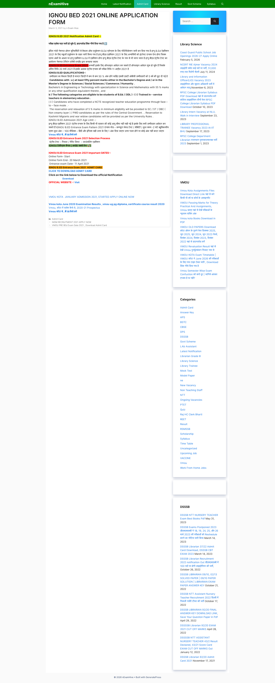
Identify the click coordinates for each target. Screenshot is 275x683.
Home (104, 4)
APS (182, 317)
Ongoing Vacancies (191, 399)
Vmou (183, 463)
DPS (182, 331)
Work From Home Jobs (193, 467)
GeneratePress (153, 677)
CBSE (183, 327)
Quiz (182, 409)
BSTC (183, 322)
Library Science (162, 4)
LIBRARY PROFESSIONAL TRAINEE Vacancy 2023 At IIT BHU (197, 128)
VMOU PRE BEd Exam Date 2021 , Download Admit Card (79, 225)
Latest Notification (122, 4)
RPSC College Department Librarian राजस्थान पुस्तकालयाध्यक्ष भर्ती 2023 (198, 140)
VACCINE (185, 458)
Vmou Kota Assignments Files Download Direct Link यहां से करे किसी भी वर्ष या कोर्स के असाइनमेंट (197, 194)
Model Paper (187, 375)
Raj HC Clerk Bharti (191, 414)
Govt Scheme (194, 4)
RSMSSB (185, 429)
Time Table (186, 443)
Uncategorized (188, 448)
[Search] (215, 21)
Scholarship (187, 433)
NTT (182, 395)
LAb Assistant (188, 346)
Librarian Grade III (190, 356)
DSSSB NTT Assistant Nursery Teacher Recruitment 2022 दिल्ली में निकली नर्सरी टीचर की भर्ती (199, 597)
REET (183, 419)
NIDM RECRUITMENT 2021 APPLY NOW (71, 222)
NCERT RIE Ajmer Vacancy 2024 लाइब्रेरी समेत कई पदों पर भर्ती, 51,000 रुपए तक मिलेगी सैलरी (198, 68)
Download (68, 178)
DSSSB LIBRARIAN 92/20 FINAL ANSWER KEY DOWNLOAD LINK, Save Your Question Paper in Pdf (199, 613)
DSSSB (184, 336)
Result (178, 4)
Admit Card (142, 4)
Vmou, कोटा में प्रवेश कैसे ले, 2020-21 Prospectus (74, 207)
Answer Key (187, 312)
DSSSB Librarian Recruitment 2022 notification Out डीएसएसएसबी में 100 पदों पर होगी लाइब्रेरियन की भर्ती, (199, 562)
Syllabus (211, 4)
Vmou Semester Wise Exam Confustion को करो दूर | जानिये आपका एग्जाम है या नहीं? (198, 274)
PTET (183, 404)
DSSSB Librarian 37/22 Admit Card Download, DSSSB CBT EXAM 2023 (197, 550)
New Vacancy (188, 385)
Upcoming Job (188, 453)
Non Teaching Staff (191, 390)
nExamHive (59, 4)
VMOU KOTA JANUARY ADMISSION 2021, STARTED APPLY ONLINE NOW (92, 196)
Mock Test (186, 370)
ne (181, 380)
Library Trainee (189, 365)
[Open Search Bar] (222, 4)
